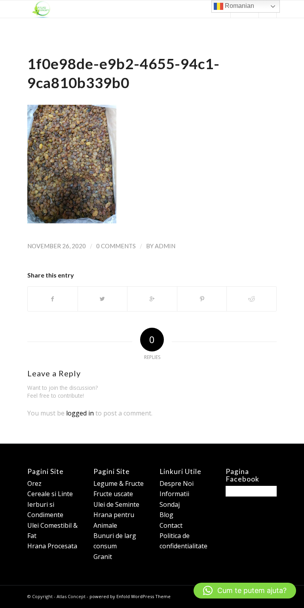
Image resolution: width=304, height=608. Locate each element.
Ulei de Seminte (116, 504)
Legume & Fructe (118, 483)
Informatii (174, 493)
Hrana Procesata (52, 546)
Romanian (238, 5)
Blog (166, 514)
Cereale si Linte (50, 493)
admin (165, 245)
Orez (34, 483)
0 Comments (116, 245)
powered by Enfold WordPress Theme (130, 596)
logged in (80, 413)
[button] (245, 591)
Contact (171, 525)
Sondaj (170, 504)
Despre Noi (177, 483)
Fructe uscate (113, 493)
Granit (102, 556)
